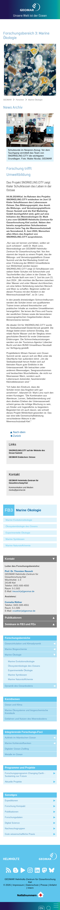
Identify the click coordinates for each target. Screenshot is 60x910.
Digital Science (12, 823)
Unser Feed (8, 870)
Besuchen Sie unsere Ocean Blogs (15, 870)
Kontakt (9, 558)
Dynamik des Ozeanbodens (19, 686)
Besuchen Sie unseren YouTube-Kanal (23, 870)
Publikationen (13, 617)
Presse (44, 885)
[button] (56, 905)
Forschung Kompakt (15, 806)
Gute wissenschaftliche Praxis (20, 834)
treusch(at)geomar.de (23, 591)
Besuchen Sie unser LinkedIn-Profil (37, 870)
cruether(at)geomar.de (23, 610)
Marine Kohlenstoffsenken (18, 743)
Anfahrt (53, 885)
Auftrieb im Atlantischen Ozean (20, 737)
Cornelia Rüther (13, 602)
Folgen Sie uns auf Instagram (30, 870)
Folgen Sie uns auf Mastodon (44, 870)
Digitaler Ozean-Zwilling (17, 748)
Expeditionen (11, 800)
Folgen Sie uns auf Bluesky (51, 870)
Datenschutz (32, 885)
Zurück (17, 435)
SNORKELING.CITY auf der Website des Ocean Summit (27, 451)
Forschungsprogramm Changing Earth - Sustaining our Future (25, 774)
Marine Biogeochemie (16, 649)
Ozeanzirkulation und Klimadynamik (23, 643)
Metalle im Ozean (14, 754)
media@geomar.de (17, 490)
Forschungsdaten (14, 817)
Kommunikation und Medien (21, 487)
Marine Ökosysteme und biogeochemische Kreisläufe (26, 711)
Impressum (18, 885)
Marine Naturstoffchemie (18, 545)
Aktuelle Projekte (13, 781)
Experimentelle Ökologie (18, 532)
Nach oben (19, 432)
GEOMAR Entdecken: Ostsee (22, 457)
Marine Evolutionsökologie (19, 520)
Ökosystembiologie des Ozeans (22, 526)
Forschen (20, 100)
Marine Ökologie (13, 654)
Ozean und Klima (13, 704)
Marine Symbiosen (15, 539)
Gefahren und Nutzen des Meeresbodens (26, 718)
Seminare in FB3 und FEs (20, 624)
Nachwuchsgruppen (15, 828)
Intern (31, 888)
